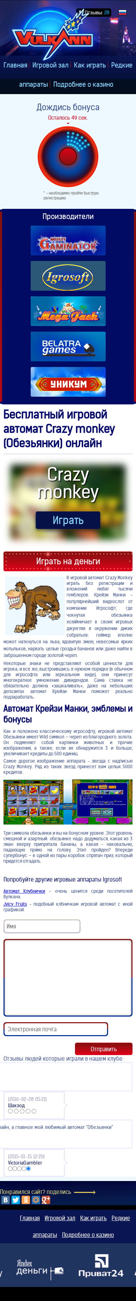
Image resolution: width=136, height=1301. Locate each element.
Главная (15, 65)
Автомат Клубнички (24, 891)
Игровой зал (50, 65)
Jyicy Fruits (15, 904)
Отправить (104, 1049)
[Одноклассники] (26, 1200)
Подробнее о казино (83, 84)
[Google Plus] (46, 1200)
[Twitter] (16, 1200)
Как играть (90, 65)
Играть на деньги (68, 561)
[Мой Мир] (36, 1200)
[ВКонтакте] (5, 1200)
